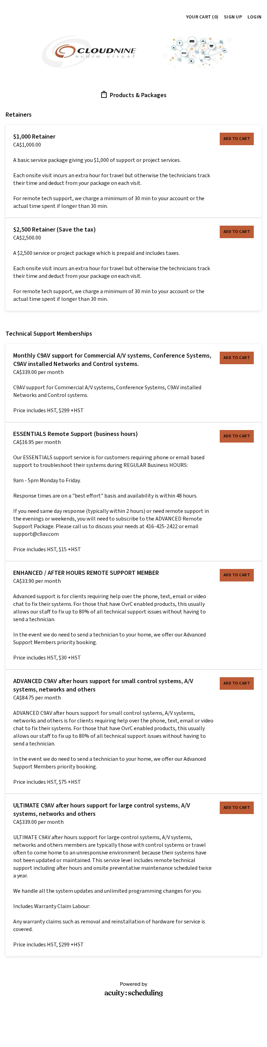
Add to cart (237, 139)
